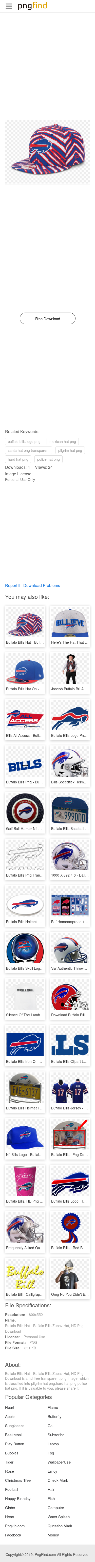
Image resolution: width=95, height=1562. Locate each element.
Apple (9, 1416)
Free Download (47, 318)
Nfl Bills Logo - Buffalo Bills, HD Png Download (43, 1154)
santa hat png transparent (28, 450)
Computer (56, 1507)
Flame (53, 1407)
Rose (9, 1471)
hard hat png (18, 459)
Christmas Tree (18, 1480)
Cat (50, 1425)
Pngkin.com (15, 1525)
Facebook (13, 1534)
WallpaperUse (59, 1462)
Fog (51, 1452)
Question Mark (60, 1525)
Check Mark (58, 1480)
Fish (51, 1498)
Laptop (53, 1443)
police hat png (48, 459)
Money (53, 1534)
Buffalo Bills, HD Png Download (31, 1201)
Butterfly (55, 1416)
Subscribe (56, 1434)
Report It (12, 585)
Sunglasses (15, 1425)
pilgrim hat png (70, 450)
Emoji (52, 1471)
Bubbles (11, 1452)
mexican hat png (62, 441)
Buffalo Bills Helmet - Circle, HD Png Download (43, 921)
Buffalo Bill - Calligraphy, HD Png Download (40, 1294)
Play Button (14, 1443)
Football (11, 1489)
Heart (9, 1407)
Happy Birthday (18, 1498)
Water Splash (59, 1516)
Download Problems (41, 585)
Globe (10, 1507)
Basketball (13, 1434)
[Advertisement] (47, 72)
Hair (51, 1489)
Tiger (9, 1462)
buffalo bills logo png (24, 441)
